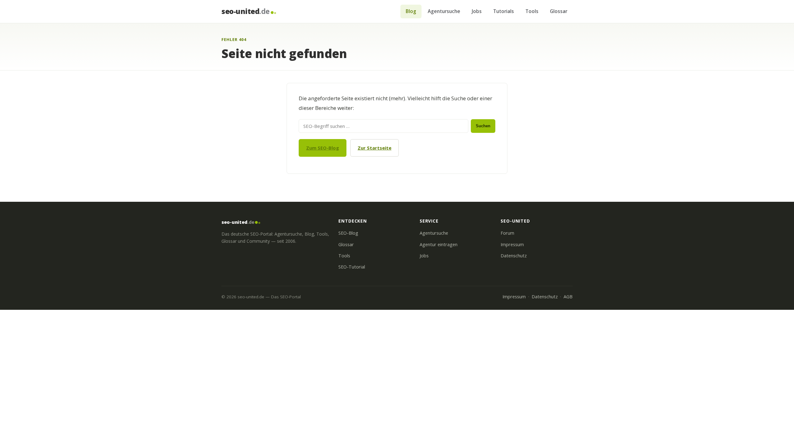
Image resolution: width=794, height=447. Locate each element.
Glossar (558, 11)
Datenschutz (514, 256)
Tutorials (503, 11)
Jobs (477, 11)
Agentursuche (444, 11)
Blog (411, 11)
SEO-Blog (348, 233)
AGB (568, 297)
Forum (507, 233)
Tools (531, 11)
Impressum (512, 244)
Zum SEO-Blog (322, 148)
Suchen (483, 126)
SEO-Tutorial (351, 267)
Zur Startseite (374, 148)
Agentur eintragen (438, 244)
